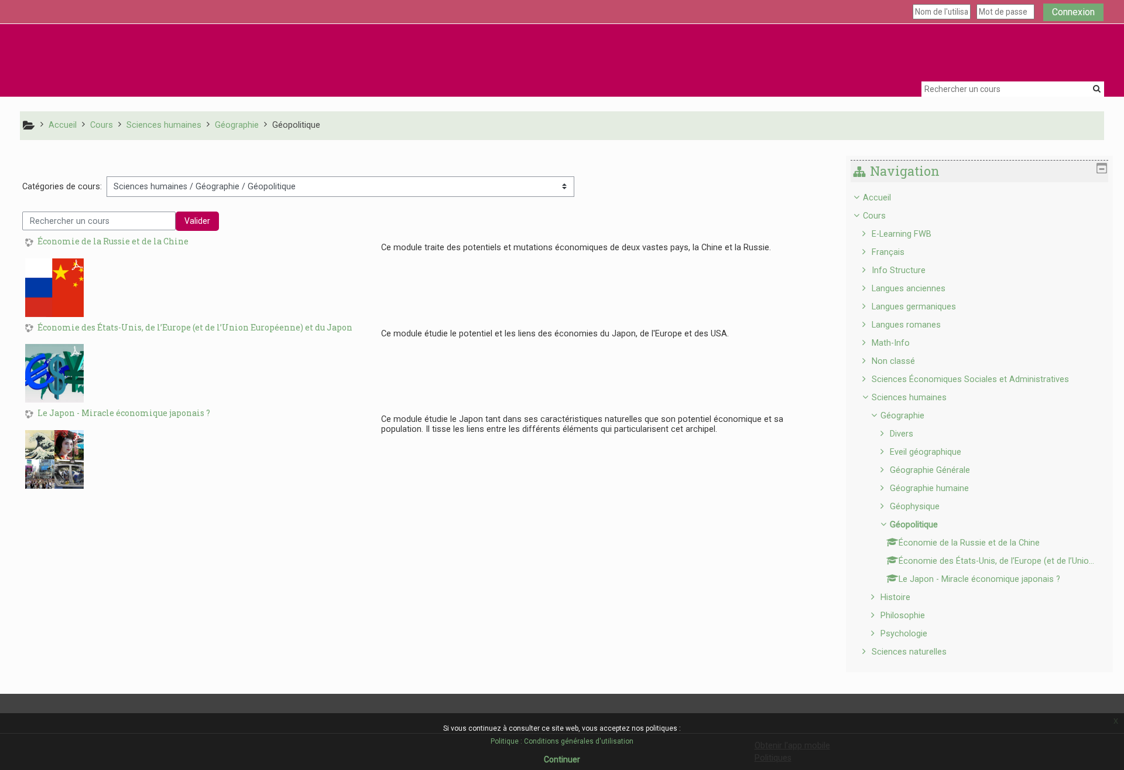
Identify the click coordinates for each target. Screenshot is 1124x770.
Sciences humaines (909, 398)
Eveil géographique (925, 452)
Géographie (902, 416)
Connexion (1073, 12)
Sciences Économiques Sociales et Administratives (970, 379)
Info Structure (899, 270)
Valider (197, 221)
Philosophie (902, 616)
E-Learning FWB (901, 234)
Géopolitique (914, 525)
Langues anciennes (908, 289)
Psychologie (903, 634)
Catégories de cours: (62, 187)
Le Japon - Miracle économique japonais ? (123, 413)
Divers (901, 434)
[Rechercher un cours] (1097, 88)
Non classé (893, 361)
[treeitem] (979, 425)
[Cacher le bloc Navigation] (1101, 168)
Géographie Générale (930, 470)
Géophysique (915, 507)
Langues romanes (906, 325)
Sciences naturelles (909, 652)
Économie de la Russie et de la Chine (113, 242)
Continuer (562, 759)
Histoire (895, 597)
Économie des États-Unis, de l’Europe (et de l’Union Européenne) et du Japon (194, 328)
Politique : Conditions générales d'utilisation (562, 741)
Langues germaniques (914, 307)
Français (888, 252)
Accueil (877, 198)
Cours (874, 216)
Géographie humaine (929, 488)
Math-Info (891, 343)
